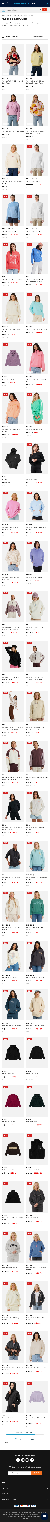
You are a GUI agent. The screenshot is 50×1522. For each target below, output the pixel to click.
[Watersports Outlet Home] (25, 3)
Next (6, 1443)
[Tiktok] (32, 1460)
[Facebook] (18, 1460)
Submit (36, 1473)
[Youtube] (27, 1460)
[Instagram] (23, 1460)
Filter (10, 36)
